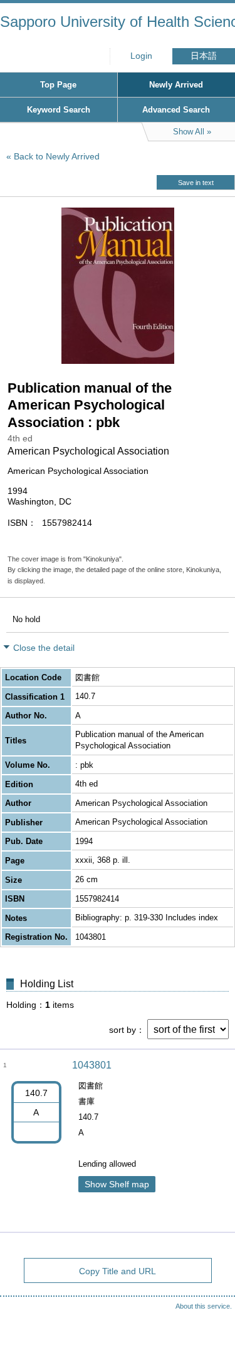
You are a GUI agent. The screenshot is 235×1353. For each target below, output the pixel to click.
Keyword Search (58, 109)
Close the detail (44, 648)
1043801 (92, 1065)
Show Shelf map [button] (117, 1184)
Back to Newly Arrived (57, 156)
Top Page (58, 84)
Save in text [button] (196, 182)
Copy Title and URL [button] (117, 1271)
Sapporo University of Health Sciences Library (117, 21)
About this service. (203, 1306)
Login (141, 56)
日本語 (204, 56)
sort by (122, 1030)
